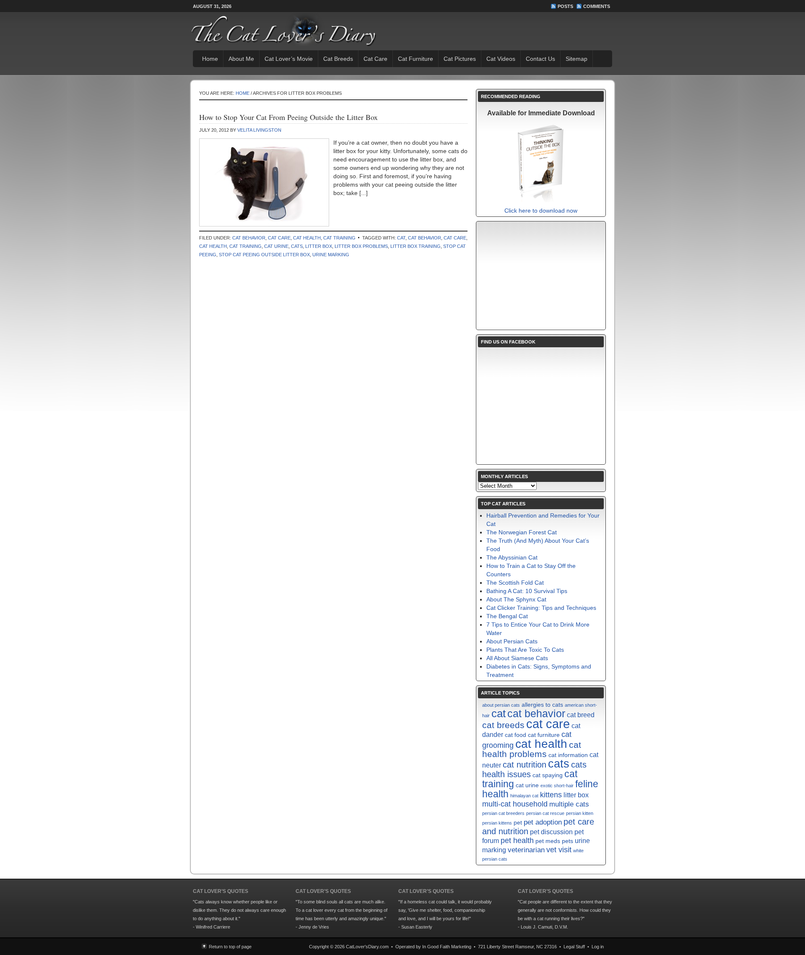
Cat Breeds (338, 58)
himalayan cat (524, 795)
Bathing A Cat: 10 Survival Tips (526, 591)
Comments (596, 6)
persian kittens (497, 822)
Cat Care (375, 58)
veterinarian (526, 850)
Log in (598, 946)
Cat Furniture (415, 58)
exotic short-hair (557, 785)
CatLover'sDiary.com (367, 946)
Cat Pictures (460, 58)
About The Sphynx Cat (516, 599)
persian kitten (579, 813)
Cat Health (307, 237)
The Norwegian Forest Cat (521, 532)
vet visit (558, 849)
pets (567, 841)
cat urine (276, 246)
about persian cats (501, 705)
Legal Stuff (574, 946)
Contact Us (540, 58)
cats (297, 246)
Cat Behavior (248, 237)
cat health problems (531, 749)
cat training (245, 246)
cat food (515, 735)
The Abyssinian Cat (512, 557)
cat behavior (424, 237)
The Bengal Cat (507, 616)
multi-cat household (515, 803)
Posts (565, 6)
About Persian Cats (512, 641)
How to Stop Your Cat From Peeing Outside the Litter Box (288, 117)
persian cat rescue (545, 813)
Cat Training (339, 237)
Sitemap (576, 58)
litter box (318, 246)
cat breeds (503, 725)
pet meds (547, 841)
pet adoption (543, 822)
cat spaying (547, 775)
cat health (213, 246)
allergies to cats (542, 705)
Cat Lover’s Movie (289, 58)
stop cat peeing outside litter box (264, 254)
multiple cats (569, 804)
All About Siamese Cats (517, 658)
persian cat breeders (503, 813)
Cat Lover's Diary (270, 29)
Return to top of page (230, 946)
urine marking (330, 254)
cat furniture (544, 735)
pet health (517, 840)
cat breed (581, 714)
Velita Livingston (259, 130)
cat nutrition (524, 764)
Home (210, 58)
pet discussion (551, 831)
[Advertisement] (541, 275)
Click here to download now (540, 210)
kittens (551, 794)
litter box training (415, 246)
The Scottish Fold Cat (515, 582)
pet (518, 823)
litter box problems (361, 246)
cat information (568, 755)
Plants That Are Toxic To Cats (525, 649)
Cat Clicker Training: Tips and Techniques (541, 607)
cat (401, 237)
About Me (241, 58)
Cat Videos (500, 58)
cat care (455, 237)
